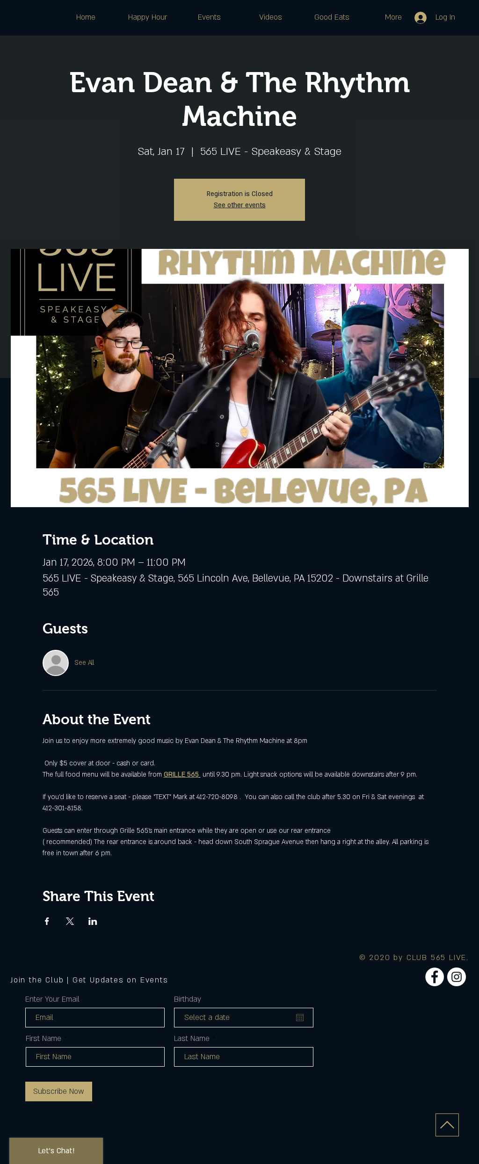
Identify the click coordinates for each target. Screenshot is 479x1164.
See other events (240, 205)
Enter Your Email (52, 999)
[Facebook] (434, 977)
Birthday (187, 999)
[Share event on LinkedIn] (92, 921)
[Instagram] (456, 977)
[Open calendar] (300, 1017)
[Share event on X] (69, 921)
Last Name (192, 1038)
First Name (43, 1038)
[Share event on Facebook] (47, 921)
